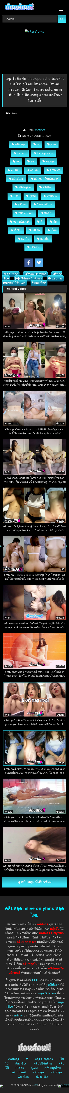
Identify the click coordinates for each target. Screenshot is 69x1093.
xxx (32, 161)
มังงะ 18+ (42, 1076)
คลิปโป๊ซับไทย (16, 282)
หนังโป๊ (48, 213)
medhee (40, 130)
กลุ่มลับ (34, 170)
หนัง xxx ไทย (25, 213)
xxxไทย (15, 170)
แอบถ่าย (57, 278)
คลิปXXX (55, 170)
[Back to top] (58, 1082)
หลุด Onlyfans (37, 274)
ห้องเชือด (40, 282)
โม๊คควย (35, 247)
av (38, 144)
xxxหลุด (50, 161)
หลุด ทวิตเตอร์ (21, 221)
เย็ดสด (36, 230)
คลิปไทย (47, 187)
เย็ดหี (53, 230)
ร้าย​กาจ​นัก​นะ (45, 204)
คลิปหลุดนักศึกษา (30, 278)
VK (18, 161)
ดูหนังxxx (52, 195)
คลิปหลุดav (24, 187)
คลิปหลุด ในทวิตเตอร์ (46, 178)
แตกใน (25, 238)
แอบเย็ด (44, 238)
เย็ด (55, 221)
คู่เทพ (32, 195)
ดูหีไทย (22, 204)
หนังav (18, 1015)
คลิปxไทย (17, 178)
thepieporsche (45, 153)
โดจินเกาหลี (18, 1072)
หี (41, 221)
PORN (19, 1067)
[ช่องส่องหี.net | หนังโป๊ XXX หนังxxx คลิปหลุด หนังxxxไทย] (28, 7)
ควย (16, 195)
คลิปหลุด (20, 144)
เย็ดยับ (17, 230)
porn (53, 144)
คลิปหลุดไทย (52, 1067)
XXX (35, 980)
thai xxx (21, 153)
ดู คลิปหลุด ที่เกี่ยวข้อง (35, 882)
